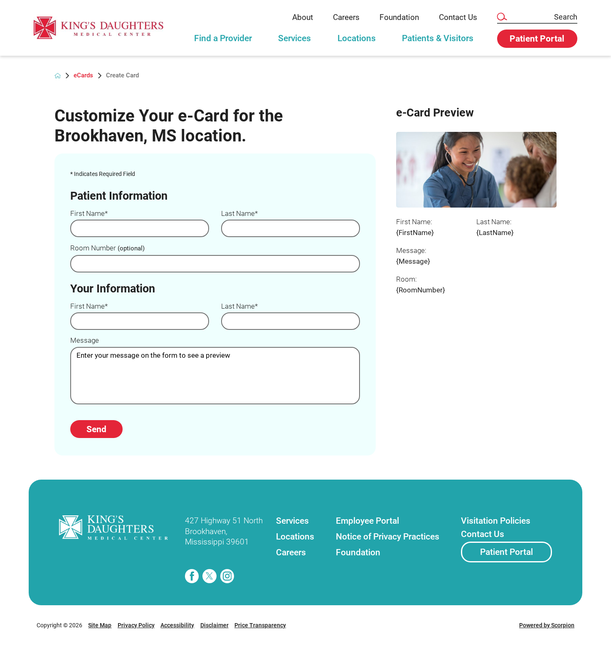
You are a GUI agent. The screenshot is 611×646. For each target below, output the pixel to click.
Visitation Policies (495, 520)
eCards (83, 75)
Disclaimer (214, 625)
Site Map (99, 625)
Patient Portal (506, 552)
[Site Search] (501, 17)
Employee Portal (367, 520)
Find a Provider (223, 38)
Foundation (399, 17)
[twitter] (209, 576)
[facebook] (192, 576)
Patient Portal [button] (537, 38)
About (302, 17)
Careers (346, 17)
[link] (98, 28)
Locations (357, 38)
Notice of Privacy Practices (387, 536)
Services (294, 38)
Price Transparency (260, 625)
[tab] (223, 42)
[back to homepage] (57, 75)
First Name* (89, 213)
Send (96, 429)
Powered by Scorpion (546, 625)
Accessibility (177, 625)
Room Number (107, 248)
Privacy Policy (136, 625)
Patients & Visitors (437, 38)
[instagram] (227, 576)
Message (84, 340)
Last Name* (239, 213)
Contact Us (458, 17)
